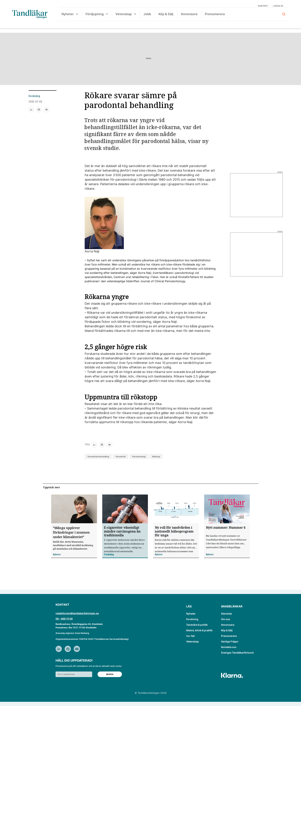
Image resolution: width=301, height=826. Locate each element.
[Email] (46, 109)
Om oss (225, 619)
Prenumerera (215, 14)
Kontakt (263, 6)
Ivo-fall (190, 635)
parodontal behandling (98, 456)
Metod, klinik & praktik (199, 630)
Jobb (147, 14)
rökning (156, 456)
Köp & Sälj (166, 14)
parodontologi (139, 456)
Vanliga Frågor (229, 641)
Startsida (226, 613)
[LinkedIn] (31, 109)
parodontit (121, 456)
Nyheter (67, 14)
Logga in (278, 6)
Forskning (192, 619)
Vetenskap (123, 14)
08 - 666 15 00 (64, 618)
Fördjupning (95, 14)
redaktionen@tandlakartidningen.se (77, 613)
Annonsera (189, 14)
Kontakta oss (228, 647)
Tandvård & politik (197, 624)
